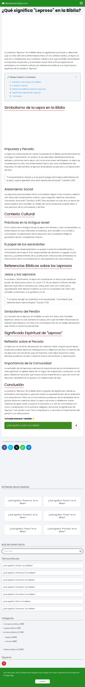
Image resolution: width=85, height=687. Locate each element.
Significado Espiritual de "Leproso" (26, 92)
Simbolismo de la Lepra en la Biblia (26, 82)
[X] (16, 447)
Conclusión (17, 96)
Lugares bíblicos (10, 628)
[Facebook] (4, 447)
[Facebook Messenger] (10, 447)
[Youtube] (4, 663)
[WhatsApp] (22, 447)
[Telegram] (28, 447)
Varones (8, 641)
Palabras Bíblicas (10, 649)
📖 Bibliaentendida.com (15, 3)
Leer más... (10, 675)
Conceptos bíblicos (12, 624)
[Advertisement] (42, 30)
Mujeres (8, 637)
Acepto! (42, 681)
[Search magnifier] (80, 551)
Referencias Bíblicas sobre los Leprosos (29, 89)
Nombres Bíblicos (11, 632)
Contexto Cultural (19, 85)
